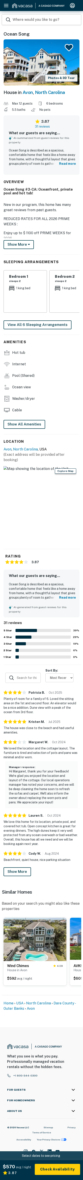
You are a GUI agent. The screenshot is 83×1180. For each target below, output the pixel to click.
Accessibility (23, 1139)
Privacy (72, 1127)
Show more (18, 244)
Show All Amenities (24, 424)
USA (19, 1003)
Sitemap (48, 1127)
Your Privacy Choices (48, 1139)
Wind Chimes (18, 966)
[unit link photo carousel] (35, 941)
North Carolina (50, 92)
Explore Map (65, 471)
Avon (28, 92)
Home (9, 1003)
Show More (17, 872)
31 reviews (42, 126)
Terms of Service (41, 1132)
